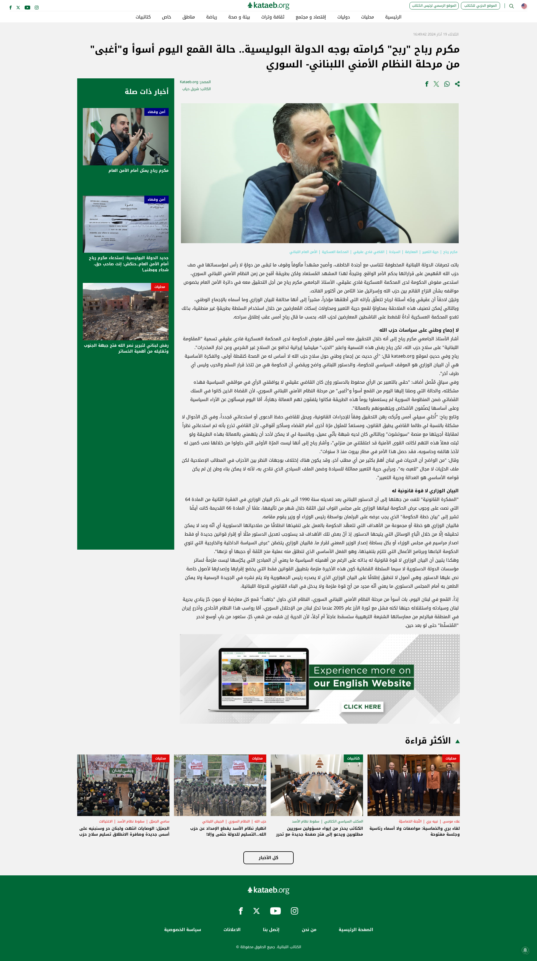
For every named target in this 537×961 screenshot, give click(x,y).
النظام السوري (239, 821)
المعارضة (411, 252)
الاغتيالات (105, 821)
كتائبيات (143, 17)
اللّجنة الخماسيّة (410, 821)
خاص (166, 17)
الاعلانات (232, 930)
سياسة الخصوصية (182, 930)
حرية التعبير (430, 252)
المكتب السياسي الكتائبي (343, 821)
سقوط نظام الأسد (305, 821)
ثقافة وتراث (272, 17)
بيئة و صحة (239, 17)
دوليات (343, 17)
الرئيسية (393, 17)
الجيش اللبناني (213, 821)
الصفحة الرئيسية (356, 930)
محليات (367, 17)
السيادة (394, 252)
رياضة (211, 17)
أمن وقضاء (156, 112)
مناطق (188, 17)
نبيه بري (432, 821)
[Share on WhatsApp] (447, 85)
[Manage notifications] (525, 950)
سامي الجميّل (159, 821)
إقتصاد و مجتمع (311, 17)
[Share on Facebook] (426, 85)
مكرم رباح (450, 252)
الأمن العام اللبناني (303, 252)
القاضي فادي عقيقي (368, 252)
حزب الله (260, 821)
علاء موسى (451, 821)
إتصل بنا (271, 930)
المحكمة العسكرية (335, 252)
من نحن (309, 930)
